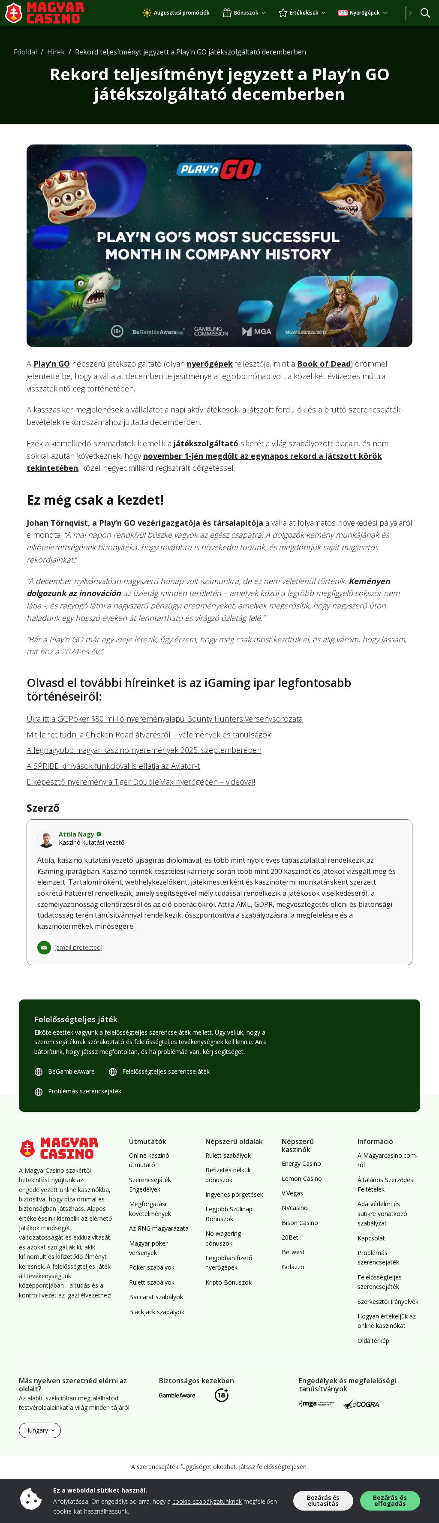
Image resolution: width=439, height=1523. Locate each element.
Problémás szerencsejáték (84, 1091)
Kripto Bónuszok (228, 1282)
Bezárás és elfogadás (390, 1500)
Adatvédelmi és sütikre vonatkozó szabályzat (382, 1213)
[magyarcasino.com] (53, 13)
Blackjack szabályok (156, 1312)
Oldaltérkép (373, 1340)
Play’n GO (51, 363)
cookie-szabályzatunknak (207, 1501)
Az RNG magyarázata (159, 1228)
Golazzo (293, 1267)
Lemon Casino (302, 1178)
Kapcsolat (371, 1238)
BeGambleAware (71, 1071)
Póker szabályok (151, 1267)
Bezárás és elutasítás (323, 1500)
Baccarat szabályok (156, 1297)
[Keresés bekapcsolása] (425, 13)
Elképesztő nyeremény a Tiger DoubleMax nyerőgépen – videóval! (141, 782)
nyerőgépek (210, 363)
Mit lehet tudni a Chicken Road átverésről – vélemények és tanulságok (149, 734)
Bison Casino (300, 1223)
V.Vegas (292, 1193)
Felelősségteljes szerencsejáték (166, 1071)
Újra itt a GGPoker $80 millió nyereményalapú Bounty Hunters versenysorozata (165, 718)
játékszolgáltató (206, 443)
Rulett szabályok (151, 1282)
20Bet (290, 1237)
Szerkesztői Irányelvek (388, 1301)
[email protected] (78, 947)
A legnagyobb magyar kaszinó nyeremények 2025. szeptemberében (144, 750)
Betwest (293, 1252)
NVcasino (295, 1208)
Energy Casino (301, 1163)
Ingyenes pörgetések (234, 1194)
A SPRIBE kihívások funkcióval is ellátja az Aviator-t (113, 766)
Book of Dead (324, 363)
